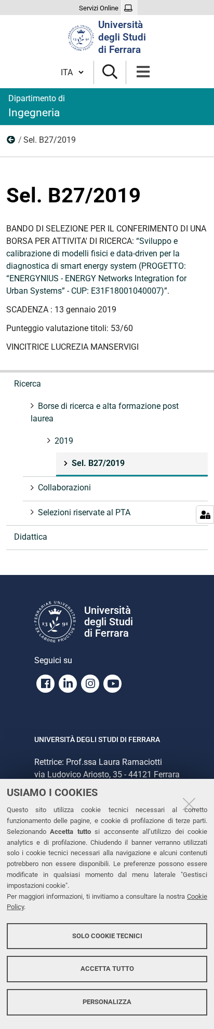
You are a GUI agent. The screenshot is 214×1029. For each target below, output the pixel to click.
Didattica (30, 537)
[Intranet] (129, 8)
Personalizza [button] (107, 1002)
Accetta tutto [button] (107, 968)
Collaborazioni (64, 487)
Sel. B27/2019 (98, 463)
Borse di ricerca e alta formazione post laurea (105, 412)
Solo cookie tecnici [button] (107, 936)
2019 (11, 142)
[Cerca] (110, 72)
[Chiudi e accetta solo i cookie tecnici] (189, 803)
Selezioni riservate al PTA (84, 512)
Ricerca (27, 384)
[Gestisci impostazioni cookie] (205, 514)
